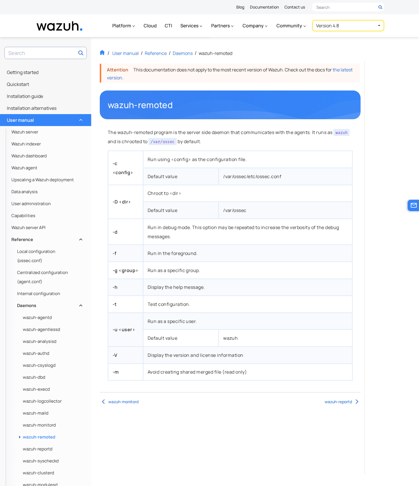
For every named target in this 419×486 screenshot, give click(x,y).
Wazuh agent (24, 168)
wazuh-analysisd (39, 341)
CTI (168, 25)
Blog (240, 7)
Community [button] (289, 25)
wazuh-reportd (37, 449)
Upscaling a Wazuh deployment (42, 180)
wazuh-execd (36, 389)
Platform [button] (122, 25)
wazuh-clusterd (38, 473)
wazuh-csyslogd (39, 365)
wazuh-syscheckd (41, 461)
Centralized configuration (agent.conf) (42, 277)
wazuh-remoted (39, 437)
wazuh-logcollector (42, 401)
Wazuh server (24, 132)
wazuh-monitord (39, 425)
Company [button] (254, 25)
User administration (31, 204)
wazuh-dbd (34, 377)
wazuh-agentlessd (41, 329)
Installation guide (25, 96)
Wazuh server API (28, 227)
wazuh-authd (36, 353)
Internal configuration (38, 293)
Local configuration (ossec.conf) (36, 255)
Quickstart (18, 84)
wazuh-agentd (37, 317)
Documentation (264, 7)
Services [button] (189, 25)
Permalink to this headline (176, 105)
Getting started (22, 72)
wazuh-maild (35, 413)
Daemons (49, 304)
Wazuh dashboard (29, 156)
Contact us (294, 7)
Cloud (150, 25)
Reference (46, 238)
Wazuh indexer (26, 144)
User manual (44, 118)
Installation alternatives (31, 108)
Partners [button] (221, 25)
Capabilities (23, 216)
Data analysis (24, 192)
